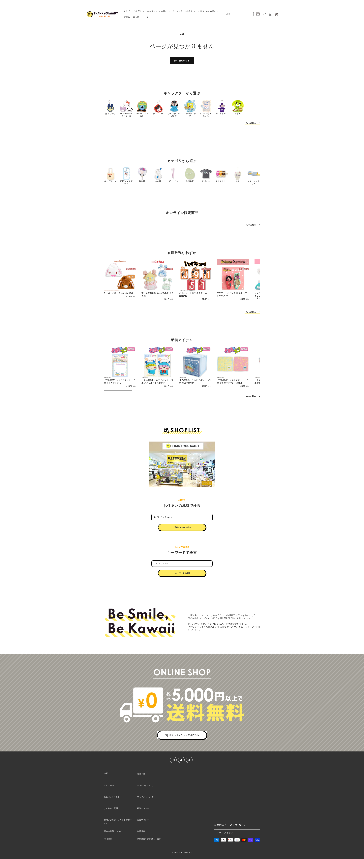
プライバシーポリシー (147, 797)
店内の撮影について (113, 831)
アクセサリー (222, 181)
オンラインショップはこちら (184, 735)
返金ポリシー (143, 820)
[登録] (257, 832)
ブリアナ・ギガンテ (174, 115)
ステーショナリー (254, 182)
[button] (133, 11)
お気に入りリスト (112, 797)
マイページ (109, 785)
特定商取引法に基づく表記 (149, 839)
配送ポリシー (143, 808)
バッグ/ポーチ (110, 181)
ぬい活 (158, 181)
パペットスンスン (142, 115)
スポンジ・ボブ (190, 115)
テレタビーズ (222, 114)
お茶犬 (238, 114)
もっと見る (251, 123)
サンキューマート (185, 852)
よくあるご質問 (111, 808)
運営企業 (141, 774)
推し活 (142, 181)
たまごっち (110, 114)
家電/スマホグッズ (126, 182)
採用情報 (108, 839)
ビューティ (174, 181)
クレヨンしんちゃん (206, 115)
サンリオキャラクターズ (126, 115)
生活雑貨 (190, 181)
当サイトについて (145, 785)
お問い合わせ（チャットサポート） (118, 821)
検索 (106, 773)
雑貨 (238, 181)
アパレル (206, 181)
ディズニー (158, 114)
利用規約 (141, 831)
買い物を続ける (182, 60)
